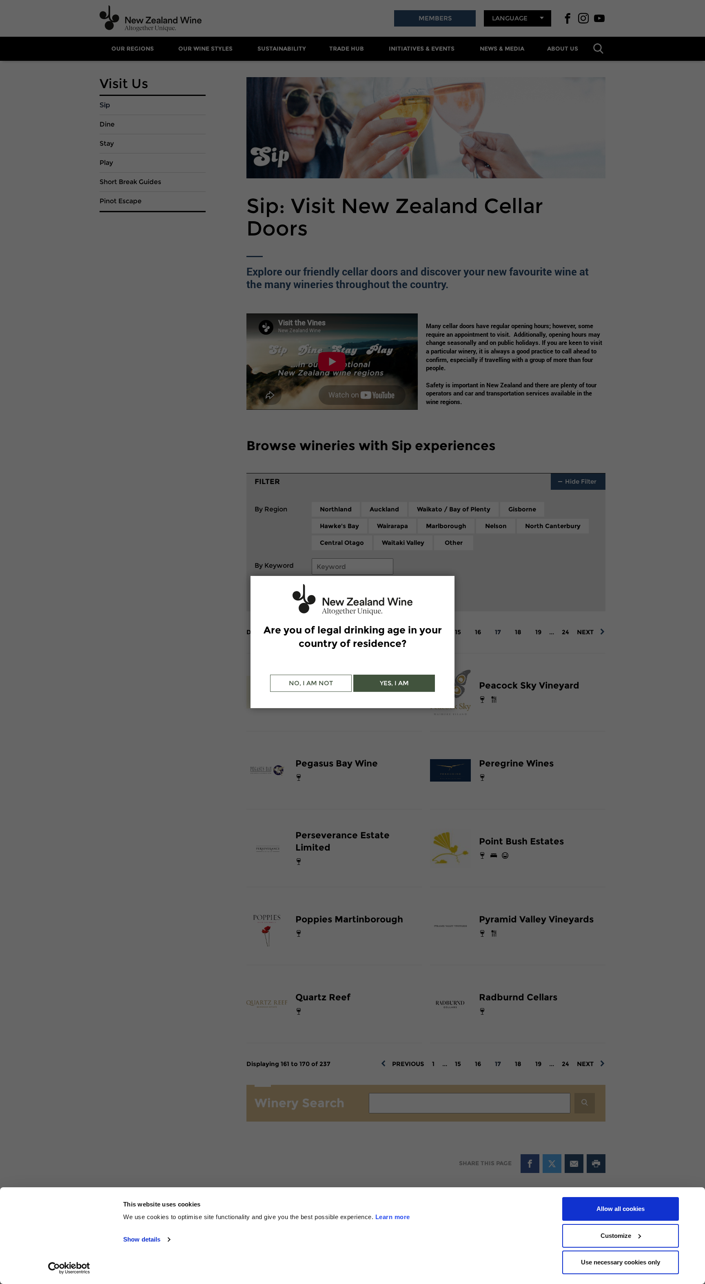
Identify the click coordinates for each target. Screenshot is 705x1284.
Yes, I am (394, 683)
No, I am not (311, 683)
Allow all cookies (620, 1208)
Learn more (392, 1216)
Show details (141, 1239)
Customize (616, 1235)
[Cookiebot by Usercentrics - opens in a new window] (69, 1268)
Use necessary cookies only (620, 1262)
